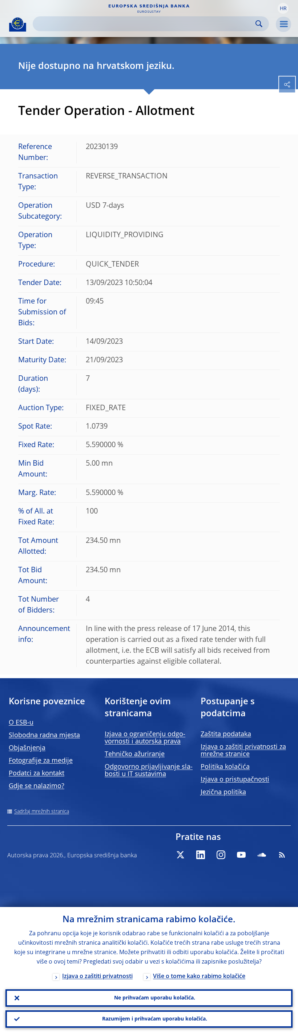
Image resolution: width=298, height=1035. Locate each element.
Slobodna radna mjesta (44, 735)
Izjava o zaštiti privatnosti (97, 977)
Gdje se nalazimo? (36, 786)
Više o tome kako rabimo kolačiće (199, 977)
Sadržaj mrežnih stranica (41, 811)
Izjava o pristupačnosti (235, 779)
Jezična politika (223, 792)
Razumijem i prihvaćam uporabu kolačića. (154, 1019)
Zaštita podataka (226, 734)
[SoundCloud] (261, 854)
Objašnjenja (27, 748)
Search (259, 23)
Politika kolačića (225, 767)
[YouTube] (241, 854)
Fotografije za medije (41, 761)
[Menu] (283, 24)
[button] (283, 8)
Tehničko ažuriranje (135, 754)
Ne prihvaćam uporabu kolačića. (154, 998)
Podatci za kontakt (36, 773)
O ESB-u (21, 722)
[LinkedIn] (200, 854)
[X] (180, 854)
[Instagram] (221, 854)
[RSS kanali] (282, 854)
